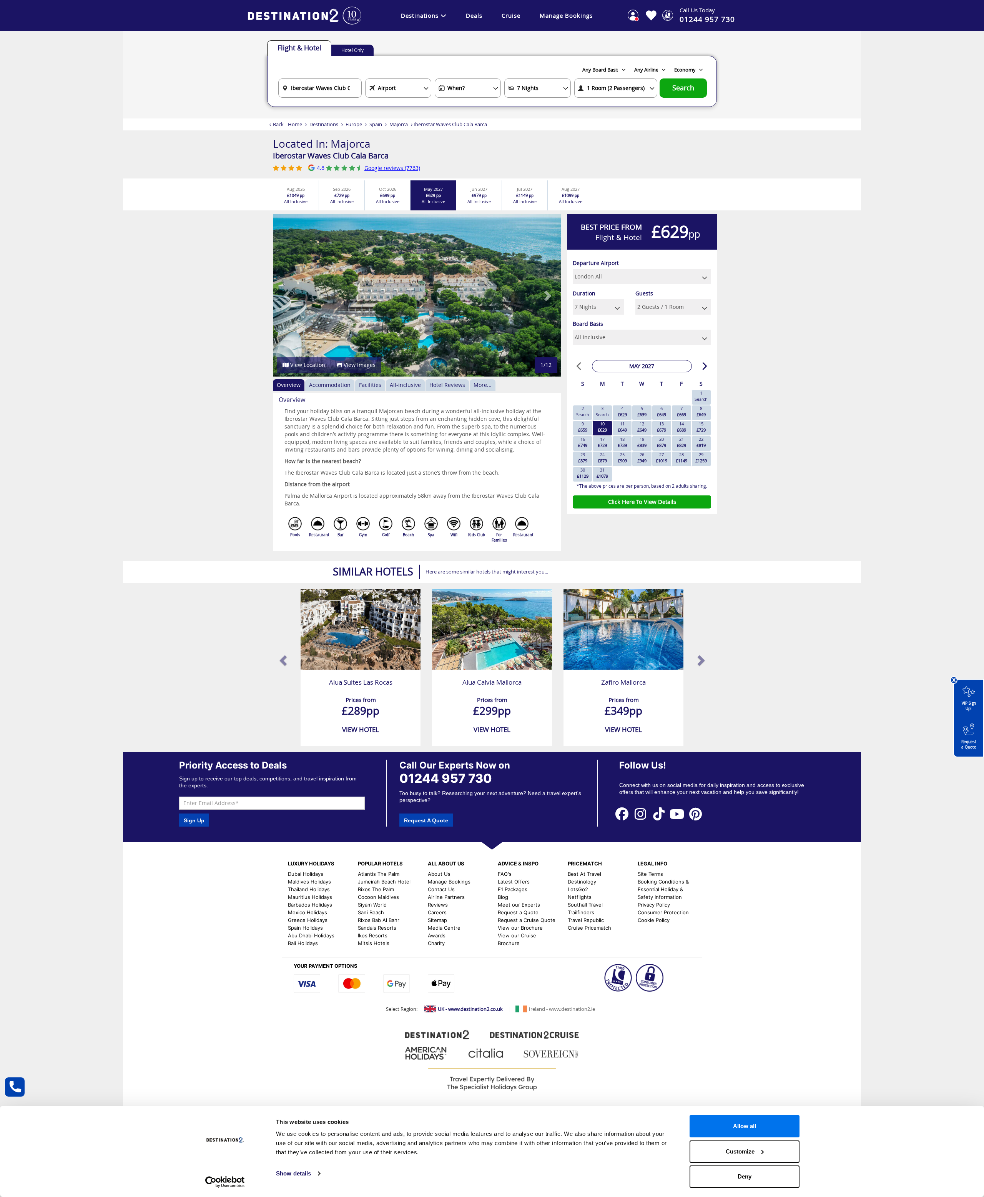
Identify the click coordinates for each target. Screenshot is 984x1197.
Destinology (582, 882)
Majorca (398, 124)
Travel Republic (586, 920)
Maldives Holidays (309, 882)
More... (483, 384)
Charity (436, 943)
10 (602, 427)
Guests (644, 293)
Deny (744, 1176)
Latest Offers (514, 882)
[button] (287, 295)
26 (642, 457)
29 (701, 457)
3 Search (602, 411)
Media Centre (444, 928)
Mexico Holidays (307, 912)
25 (622, 457)
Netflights (580, 897)
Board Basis (588, 323)
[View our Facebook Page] (621, 813)
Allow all (744, 1126)
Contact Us (441, 889)
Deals (474, 15)
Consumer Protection (663, 912)
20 (661, 442)
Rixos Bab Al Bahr (378, 920)
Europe (354, 124)
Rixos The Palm (376, 889)
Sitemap (437, 920)
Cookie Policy (654, 920)
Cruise (511, 15)
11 (622, 427)
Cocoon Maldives (378, 897)
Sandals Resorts (377, 928)
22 (701, 442)
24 (602, 457)
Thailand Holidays (309, 889)
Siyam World (372, 905)
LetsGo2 (578, 889)
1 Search (701, 396)
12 (642, 427)
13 (661, 427)
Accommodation (330, 384)
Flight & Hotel (299, 47)
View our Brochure (520, 928)
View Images (359, 364)
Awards (436, 935)
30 (582, 473)
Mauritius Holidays (310, 897)
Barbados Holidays (310, 905)
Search (683, 87)
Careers (437, 912)
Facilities (370, 384)
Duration (584, 293)
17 (602, 442)
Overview (289, 384)
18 (622, 442)
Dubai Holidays (305, 874)
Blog (503, 897)
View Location (307, 364)
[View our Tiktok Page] (658, 813)
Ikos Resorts (372, 935)
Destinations (420, 15)
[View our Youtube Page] (677, 813)
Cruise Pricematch (589, 928)
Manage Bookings (566, 15)
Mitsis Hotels (373, 943)
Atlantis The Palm (378, 874)
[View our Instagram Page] (640, 813)
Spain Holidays (305, 928)
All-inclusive (405, 384)
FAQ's (505, 874)
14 (681, 427)
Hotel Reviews (447, 384)
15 (701, 427)
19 (642, 442)
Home (295, 124)
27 (661, 457)
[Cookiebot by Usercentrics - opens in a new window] (225, 1182)
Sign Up (194, 820)
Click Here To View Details (642, 501)
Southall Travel (585, 905)
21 (681, 442)
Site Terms (650, 874)
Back (278, 124)
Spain (375, 124)
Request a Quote (968, 744)
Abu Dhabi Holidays (311, 935)
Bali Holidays (303, 943)
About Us (439, 874)
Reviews (438, 905)
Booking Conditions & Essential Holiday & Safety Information (663, 889)
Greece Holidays (307, 920)
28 (681, 457)
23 (582, 457)
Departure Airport (596, 263)
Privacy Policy (654, 905)
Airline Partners (446, 897)
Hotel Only (352, 50)
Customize (740, 1151)
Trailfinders (581, 912)
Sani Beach (371, 912)
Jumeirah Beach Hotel (384, 882)
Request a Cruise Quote (526, 920)
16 (582, 442)
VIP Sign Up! (969, 706)
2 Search (582, 411)
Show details (293, 1173)
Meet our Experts (519, 905)
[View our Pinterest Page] (695, 813)
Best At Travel (584, 874)
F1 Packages (512, 889)
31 (602, 473)
